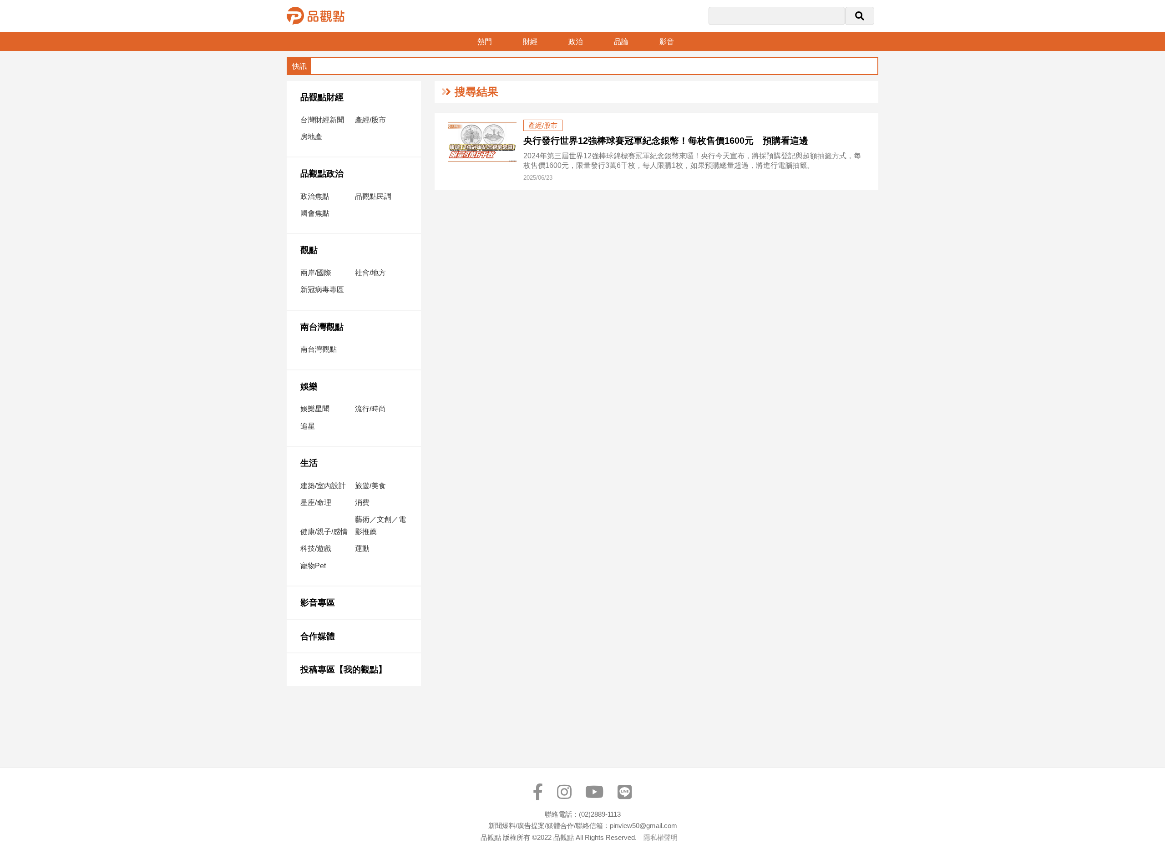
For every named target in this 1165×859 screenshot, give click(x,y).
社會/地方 (370, 273)
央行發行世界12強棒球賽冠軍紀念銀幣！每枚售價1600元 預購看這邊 (665, 141)
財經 (530, 41)
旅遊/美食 (370, 486)
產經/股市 (370, 120)
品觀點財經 (322, 97)
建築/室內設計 (323, 486)
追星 (307, 426)
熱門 (484, 41)
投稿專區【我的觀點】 (343, 669)
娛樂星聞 (314, 409)
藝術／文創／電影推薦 (380, 525)
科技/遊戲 (315, 548)
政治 (575, 41)
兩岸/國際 (315, 273)
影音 (666, 41)
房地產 (311, 137)
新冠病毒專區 (322, 289)
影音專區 (317, 602)
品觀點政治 (322, 173)
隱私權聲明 (660, 837)
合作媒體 (317, 636)
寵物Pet (313, 566)
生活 (309, 463)
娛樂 (309, 386)
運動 (362, 548)
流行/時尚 (370, 409)
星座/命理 (315, 502)
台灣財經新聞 (322, 120)
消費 (362, 502)
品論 (621, 41)
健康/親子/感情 (324, 532)
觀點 (309, 250)
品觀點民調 (373, 196)
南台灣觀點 (322, 327)
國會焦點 (314, 213)
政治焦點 (314, 196)
